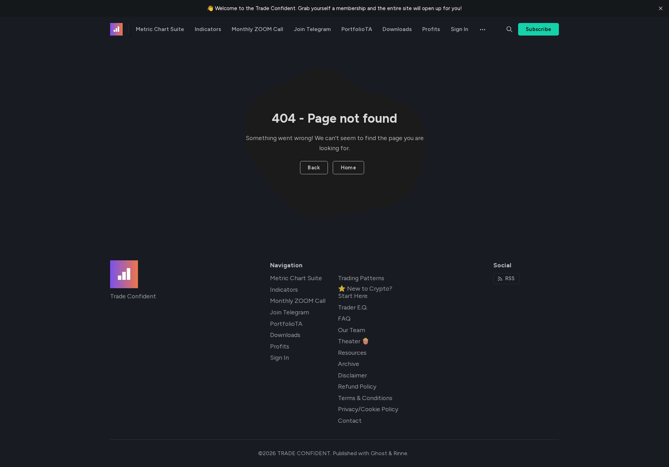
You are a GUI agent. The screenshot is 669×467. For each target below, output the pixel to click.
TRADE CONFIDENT (303, 453)
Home (348, 167)
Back (314, 167)
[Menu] (482, 29)
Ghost (379, 453)
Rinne (400, 453)
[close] (660, 8)
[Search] (509, 29)
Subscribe (539, 29)
